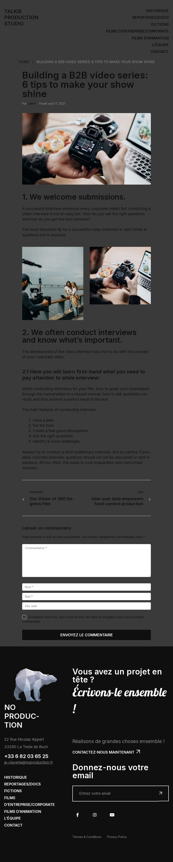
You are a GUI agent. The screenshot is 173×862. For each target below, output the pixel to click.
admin (32, 103)
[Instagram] (95, 815)
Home (24, 62)
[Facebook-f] (77, 815)
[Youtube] (112, 815)
